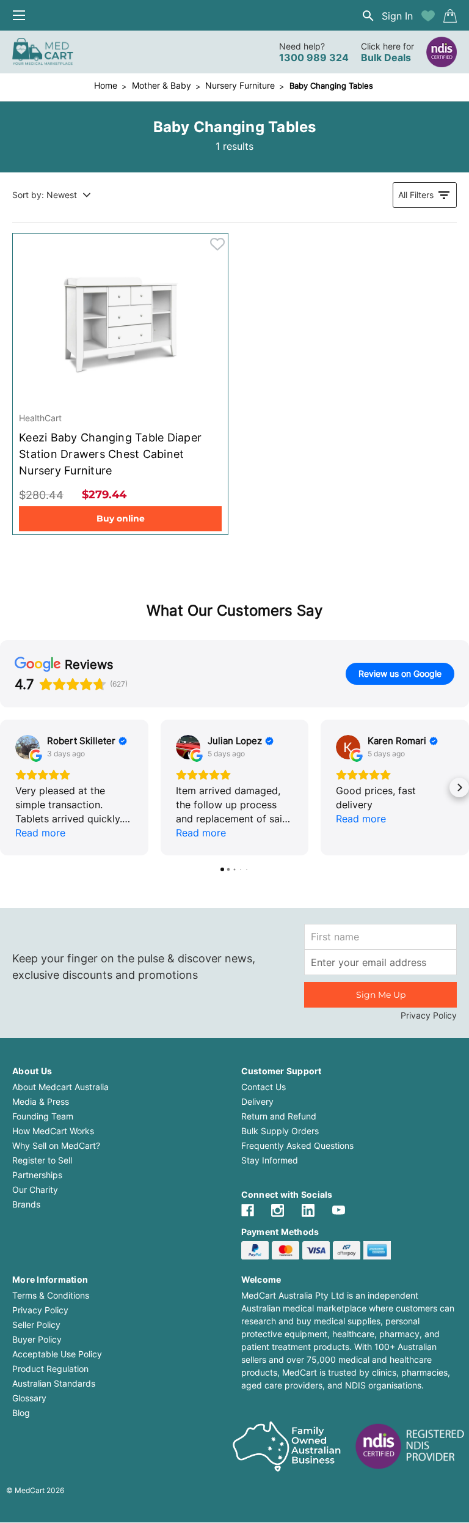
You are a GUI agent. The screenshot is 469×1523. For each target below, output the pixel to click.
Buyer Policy (37, 1339)
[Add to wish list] (428, 16)
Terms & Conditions (50, 1295)
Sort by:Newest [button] (44, 195)
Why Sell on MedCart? (56, 1145)
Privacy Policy (429, 1015)
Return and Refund (278, 1116)
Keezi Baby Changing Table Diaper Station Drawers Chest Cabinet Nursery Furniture (110, 454)
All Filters (416, 195)
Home (105, 85)
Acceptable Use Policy (57, 1354)
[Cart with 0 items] (450, 16)
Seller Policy (36, 1324)
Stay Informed (269, 1160)
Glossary (29, 1398)
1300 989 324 (314, 57)
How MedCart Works (53, 1131)
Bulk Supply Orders (280, 1131)
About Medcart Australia (60, 1087)
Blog (21, 1412)
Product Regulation (50, 1368)
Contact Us (263, 1087)
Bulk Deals (386, 57)
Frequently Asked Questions (297, 1145)
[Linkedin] (308, 1210)
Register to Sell (42, 1160)
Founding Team (42, 1116)
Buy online (120, 518)
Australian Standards (53, 1383)
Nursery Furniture (240, 85)
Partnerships (37, 1175)
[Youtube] (338, 1210)
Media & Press (40, 1101)
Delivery (257, 1101)
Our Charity (35, 1189)
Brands (26, 1204)
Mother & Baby (161, 85)
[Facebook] (247, 1210)
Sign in (397, 16)
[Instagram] (277, 1210)
